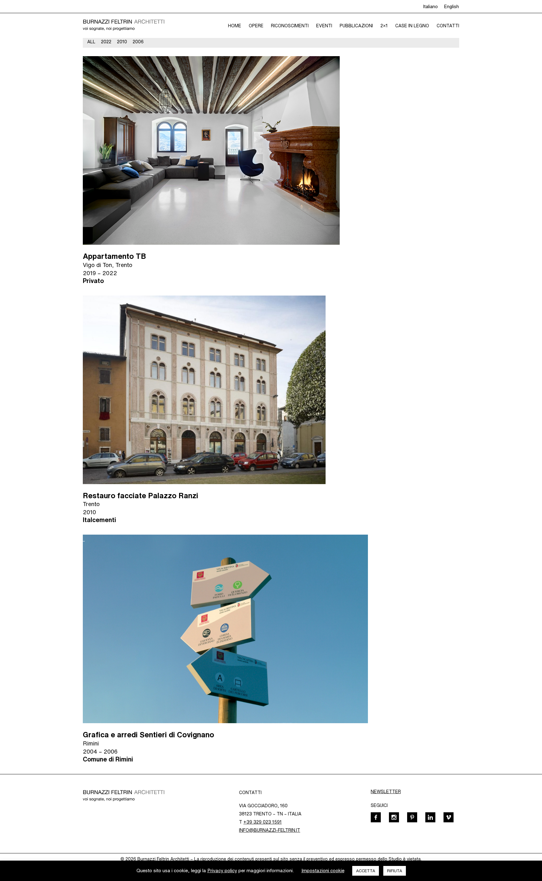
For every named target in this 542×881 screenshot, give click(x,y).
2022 (106, 42)
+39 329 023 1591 (262, 822)
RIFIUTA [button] (394, 871)
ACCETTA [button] (365, 871)
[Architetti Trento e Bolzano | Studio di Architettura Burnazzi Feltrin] (123, 25)
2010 (122, 42)
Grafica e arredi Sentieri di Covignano (148, 734)
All (91, 42)
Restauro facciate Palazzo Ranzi (140, 495)
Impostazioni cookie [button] (322, 870)
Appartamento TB (114, 256)
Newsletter (386, 791)
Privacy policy (222, 870)
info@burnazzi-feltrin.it (269, 830)
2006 (138, 42)
